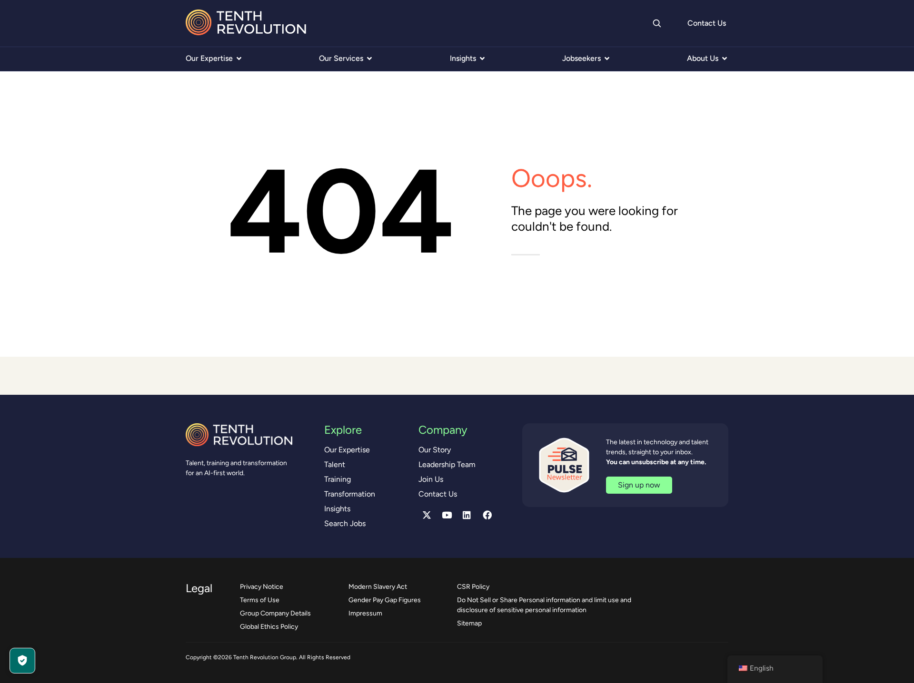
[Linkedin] (467, 515)
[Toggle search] (656, 23)
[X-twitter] (426, 515)
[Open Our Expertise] (239, 58)
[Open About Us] (724, 58)
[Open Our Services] (369, 58)
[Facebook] (487, 515)
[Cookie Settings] (22, 660)
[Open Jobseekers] (607, 58)
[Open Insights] (482, 58)
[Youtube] (447, 515)
